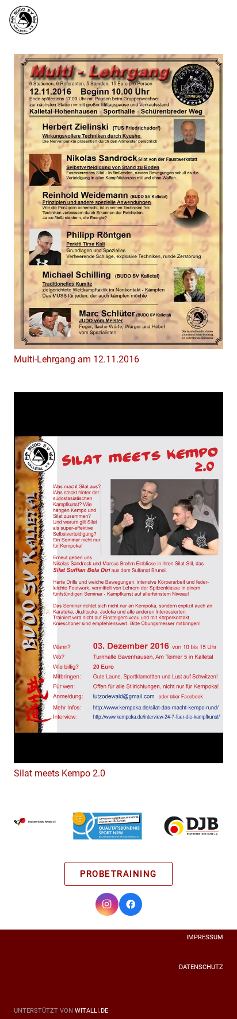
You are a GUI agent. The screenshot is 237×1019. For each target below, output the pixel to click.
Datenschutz (201, 967)
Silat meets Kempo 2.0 (59, 773)
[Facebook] (130, 904)
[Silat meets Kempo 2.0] (118, 577)
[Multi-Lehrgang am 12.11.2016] (118, 201)
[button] (205, 20)
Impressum (204, 937)
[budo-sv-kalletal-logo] (23, 20)
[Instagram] (106, 904)
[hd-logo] (35, 826)
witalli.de (91, 1010)
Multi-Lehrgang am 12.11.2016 (76, 359)
